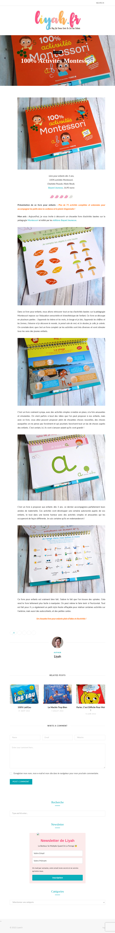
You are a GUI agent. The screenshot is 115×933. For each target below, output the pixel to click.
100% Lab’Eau (24, 707)
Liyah (51, 69)
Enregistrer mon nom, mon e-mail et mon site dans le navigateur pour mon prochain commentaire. (56, 774)
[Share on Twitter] (8, 110)
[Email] (8, 124)
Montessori (33, 220)
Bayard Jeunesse (55, 188)
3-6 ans (57, 52)
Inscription (57, 877)
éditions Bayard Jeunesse (64, 220)
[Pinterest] (8, 117)
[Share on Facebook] (8, 103)
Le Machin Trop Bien (57, 707)
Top (103, 928)
